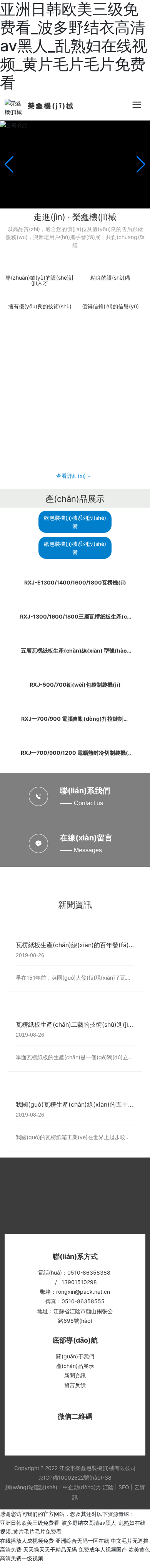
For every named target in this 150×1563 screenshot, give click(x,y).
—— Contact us (81, 803)
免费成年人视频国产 (102, 1549)
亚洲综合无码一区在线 (82, 1540)
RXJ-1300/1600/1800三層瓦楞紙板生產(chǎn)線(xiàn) (75, 619)
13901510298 (79, 1282)
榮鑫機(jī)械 (51, 106)
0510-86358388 (88, 1272)
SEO (123, 1487)
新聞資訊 (75, 905)
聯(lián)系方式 (75, 1256)
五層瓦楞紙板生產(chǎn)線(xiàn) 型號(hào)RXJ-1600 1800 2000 (75, 653)
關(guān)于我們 (75, 1356)
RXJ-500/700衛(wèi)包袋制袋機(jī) (75, 684)
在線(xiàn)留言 (86, 837)
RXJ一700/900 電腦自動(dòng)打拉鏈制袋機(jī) (75, 721)
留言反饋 (75, 1385)
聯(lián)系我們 (85, 790)
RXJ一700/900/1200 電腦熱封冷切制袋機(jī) (75, 755)
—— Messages (81, 850)
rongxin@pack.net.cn (83, 1291)
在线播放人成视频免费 (27, 1540)
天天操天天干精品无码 (50, 1549)
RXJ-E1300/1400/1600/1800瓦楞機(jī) (75, 582)
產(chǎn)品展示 (75, 499)
